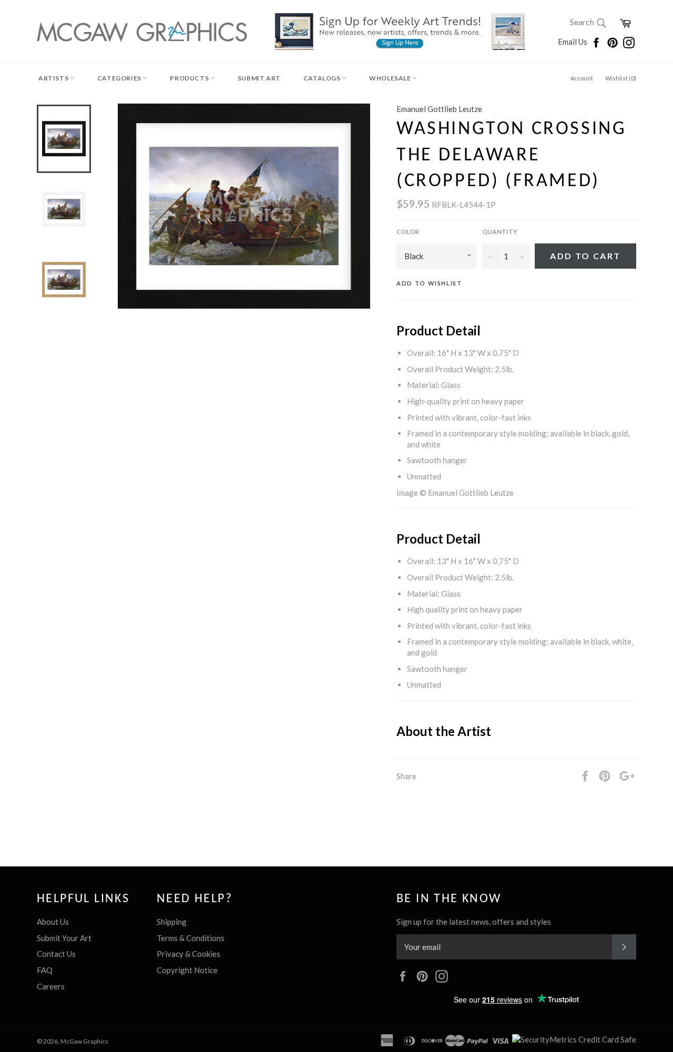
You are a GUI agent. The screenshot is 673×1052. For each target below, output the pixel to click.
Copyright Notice (187, 970)
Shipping (172, 921)
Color (407, 232)
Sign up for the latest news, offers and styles (473, 921)
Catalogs (322, 78)
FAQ (45, 970)
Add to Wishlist (429, 283)
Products (190, 78)
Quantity (499, 232)
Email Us (573, 41)
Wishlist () (620, 78)
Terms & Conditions (191, 938)
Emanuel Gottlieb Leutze (439, 109)
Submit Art (259, 78)
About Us (53, 921)
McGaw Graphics (84, 1041)
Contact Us (56, 953)
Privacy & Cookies (188, 953)
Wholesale (390, 78)
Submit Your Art (64, 938)
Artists (54, 78)
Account (581, 78)
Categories (120, 78)
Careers (51, 986)
